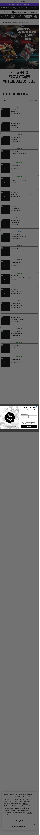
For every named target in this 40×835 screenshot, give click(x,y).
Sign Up (29, 426)
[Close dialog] (37, 407)
